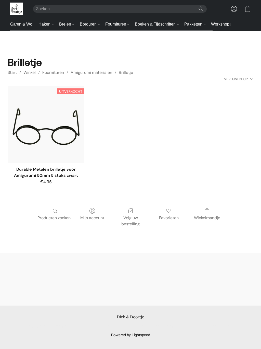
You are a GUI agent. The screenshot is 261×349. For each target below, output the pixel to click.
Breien (65, 24)
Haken (44, 24)
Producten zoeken (54, 217)
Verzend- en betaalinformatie (124, 326)
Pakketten (193, 24)
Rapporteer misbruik (215, 326)
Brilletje (126, 72)
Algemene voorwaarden (48, 326)
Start (12, 72)
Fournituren (116, 24)
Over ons (186, 326)
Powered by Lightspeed (130, 335)
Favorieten (169, 217)
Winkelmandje (207, 217)
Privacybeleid (84, 326)
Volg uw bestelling (130, 221)
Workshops (221, 24)
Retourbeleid (163, 326)
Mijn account (92, 217)
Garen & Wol (21, 24)
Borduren (89, 24)
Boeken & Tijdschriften (156, 24)
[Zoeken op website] (201, 8)
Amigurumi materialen (91, 72)
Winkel (29, 72)
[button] (16, 9)
